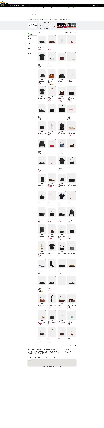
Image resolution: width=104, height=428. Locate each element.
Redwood (39, 171)
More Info (48, 28)
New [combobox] (28, 36)
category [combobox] (29, 38)
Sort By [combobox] (39, 32)
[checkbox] (30, 19)
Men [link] (38, 7)
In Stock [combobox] (29, 32)
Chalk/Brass (51, 84)
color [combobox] (29, 43)
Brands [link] (69, 7)
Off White (39, 119)
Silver (39, 256)
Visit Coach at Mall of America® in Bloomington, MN (52, 366)
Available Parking (95, 5)
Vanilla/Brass (71, 101)
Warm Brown (61, 101)
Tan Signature (39, 67)
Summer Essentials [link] (58, 7)
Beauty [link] (48, 7)
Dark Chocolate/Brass (60, 239)
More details (66, 352)
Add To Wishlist (45, 35)
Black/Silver (50, 84)
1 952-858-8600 (43, 28)
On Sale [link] (29, 7)
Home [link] (52, 7)
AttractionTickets (101, 5)
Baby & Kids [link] (43, 7)
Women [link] (34, 7)
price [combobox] (29, 48)
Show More (41, 27)
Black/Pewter (39, 291)
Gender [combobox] (29, 41)
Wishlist (75, 7)
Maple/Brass (52, 84)
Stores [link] (65, 7)
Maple (39, 84)
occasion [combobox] (29, 53)
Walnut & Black (40, 119)
